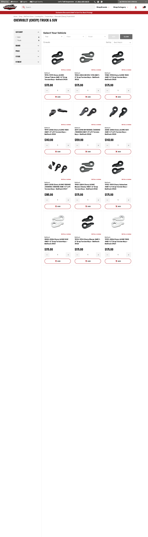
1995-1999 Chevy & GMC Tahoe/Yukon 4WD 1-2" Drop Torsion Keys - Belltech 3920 (56, 77)
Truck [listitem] (19, 40)
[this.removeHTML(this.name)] (58, 57)
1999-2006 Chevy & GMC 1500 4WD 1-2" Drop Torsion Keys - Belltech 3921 (117, 241)
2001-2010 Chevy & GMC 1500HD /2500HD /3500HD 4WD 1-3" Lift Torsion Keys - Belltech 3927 (58, 187)
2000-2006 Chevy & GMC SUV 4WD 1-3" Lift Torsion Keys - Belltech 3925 (117, 132)
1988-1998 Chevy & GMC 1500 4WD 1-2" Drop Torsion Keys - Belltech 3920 (117, 77)
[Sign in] (136, 7)
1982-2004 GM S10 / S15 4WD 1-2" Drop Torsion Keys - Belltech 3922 (87, 77)
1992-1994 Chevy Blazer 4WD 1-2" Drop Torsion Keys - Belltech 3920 (87, 241)
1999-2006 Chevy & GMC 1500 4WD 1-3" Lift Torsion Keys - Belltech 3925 (57, 132)
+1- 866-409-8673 (82, 2)
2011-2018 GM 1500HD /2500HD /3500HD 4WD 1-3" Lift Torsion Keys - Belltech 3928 (87, 132)
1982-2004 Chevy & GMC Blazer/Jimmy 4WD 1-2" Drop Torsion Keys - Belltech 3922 (86, 187)
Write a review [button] (66, 70)
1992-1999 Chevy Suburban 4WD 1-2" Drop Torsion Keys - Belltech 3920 (116, 187)
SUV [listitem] (18, 37)
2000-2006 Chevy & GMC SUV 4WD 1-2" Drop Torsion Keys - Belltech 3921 (56, 241)
